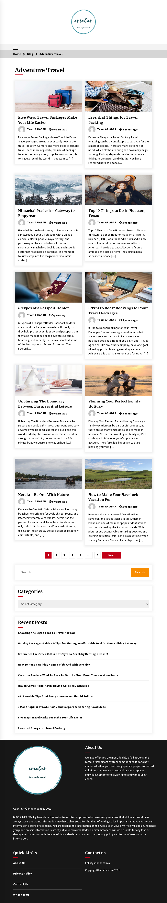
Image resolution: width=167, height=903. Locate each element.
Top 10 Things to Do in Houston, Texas (116, 213)
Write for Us (21, 894)
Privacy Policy (22, 873)
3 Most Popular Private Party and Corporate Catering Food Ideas (62, 707)
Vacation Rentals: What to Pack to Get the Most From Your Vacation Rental (68, 675)
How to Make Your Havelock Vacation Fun (113, 497)
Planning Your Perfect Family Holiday (114, 403)
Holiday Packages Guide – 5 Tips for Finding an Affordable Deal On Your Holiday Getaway (77, 643)
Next (111, 555)
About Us (19, 863)
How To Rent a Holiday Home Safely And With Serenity (54, 664)
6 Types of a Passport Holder (43, 308)
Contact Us (20, 884)
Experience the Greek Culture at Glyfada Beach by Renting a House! (63, 654)
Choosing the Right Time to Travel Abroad (46, 633)
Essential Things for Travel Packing (113, 120)
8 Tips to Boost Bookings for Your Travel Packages (118, 310)
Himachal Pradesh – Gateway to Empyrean (46, 213)
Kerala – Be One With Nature (43, 495)
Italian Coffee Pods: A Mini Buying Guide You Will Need (53, 686)
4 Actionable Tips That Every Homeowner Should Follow (55, 696)
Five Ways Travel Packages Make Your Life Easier (47, 120)
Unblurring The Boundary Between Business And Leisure (45, 403)
